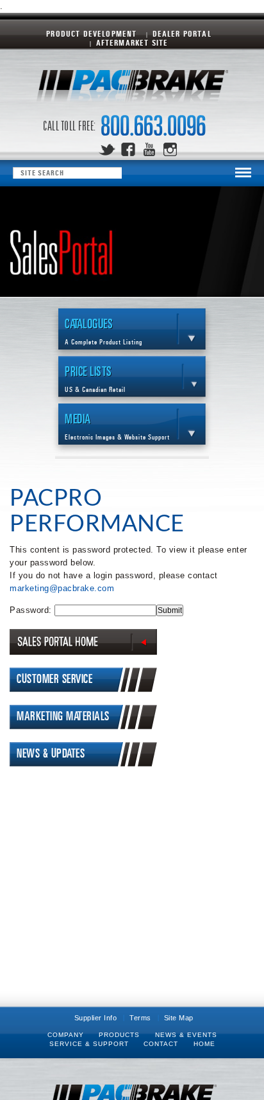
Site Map (179, 1018)
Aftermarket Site (132, 43)
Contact (161, 1043)
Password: (32, 610)
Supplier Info (95, 1018)
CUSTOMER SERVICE (54, 679)
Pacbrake (132, 89)
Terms (140, 1018)
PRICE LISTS (95, 379)
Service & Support (89, 1043)
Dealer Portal (182, 34)
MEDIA (117, 427)
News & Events (186, 1034)
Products (119, 1034)
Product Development (91, 34)
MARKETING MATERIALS (63, 717)
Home (204, 1043)
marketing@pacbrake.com (62, 588)
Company (65, 1034)
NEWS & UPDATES (51, 754)
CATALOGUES (103, 332)
